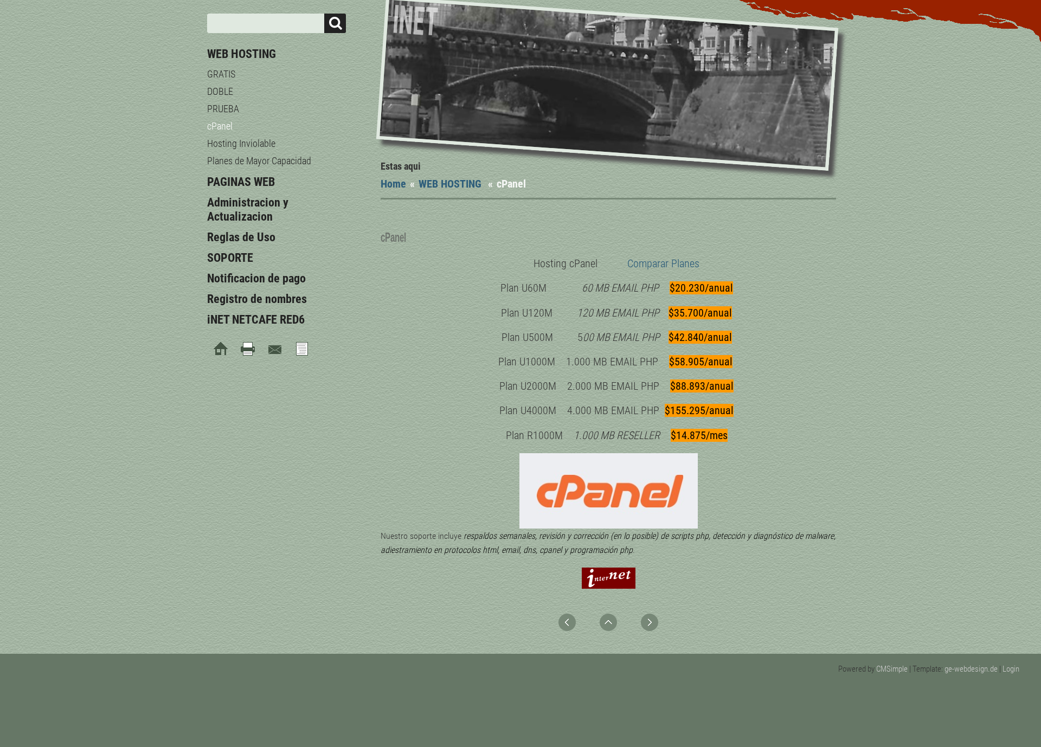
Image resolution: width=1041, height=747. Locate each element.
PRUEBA (223, 108)
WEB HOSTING (451, 183)
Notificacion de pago (256, 278)
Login (1011, 669)
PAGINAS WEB (241, 182)
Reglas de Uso (241, 237)
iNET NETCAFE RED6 (256, 319)
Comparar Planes (663, 263)
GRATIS (221, 74)
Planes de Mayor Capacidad (259, 160)
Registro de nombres (257, 299)
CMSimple (892, 669)
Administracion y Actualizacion (247, 209)
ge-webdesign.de (971, 669)
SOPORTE (230, 258)
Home (393, 183)
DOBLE (220, 91)
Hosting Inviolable (241, 143)
